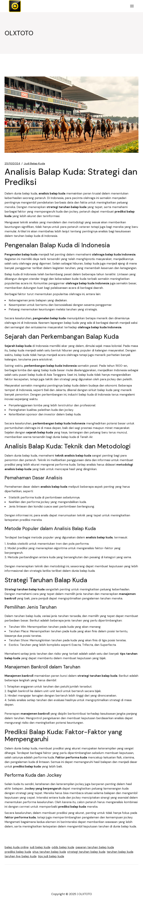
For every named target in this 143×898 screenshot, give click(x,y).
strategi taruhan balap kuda (86, 852)
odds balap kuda (63, 847)
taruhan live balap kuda (20, 856)
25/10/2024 (12, 163)
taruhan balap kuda (120, 852)
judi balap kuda (40, 847)
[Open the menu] (132, 6)
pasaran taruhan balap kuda (95, 847)
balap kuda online (17, 847)
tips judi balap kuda (51, 856)
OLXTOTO (85, 894)
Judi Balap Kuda (34, 163)
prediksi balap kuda (18, 852)
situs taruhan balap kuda (49, 852)
